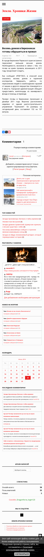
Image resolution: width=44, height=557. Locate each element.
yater (19, 321)
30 (17, 381)
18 (28, 374)
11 (28, 370)
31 (22, 381)
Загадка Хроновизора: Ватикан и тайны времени (20, 219)
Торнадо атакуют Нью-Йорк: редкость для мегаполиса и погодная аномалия (27, 202)
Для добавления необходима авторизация (22, 297)
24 (22, 378)
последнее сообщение (10, 314)
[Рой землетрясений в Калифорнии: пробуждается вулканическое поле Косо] (9, 197)
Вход (28, 169)
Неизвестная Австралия (11, 222)
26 (33, 378)
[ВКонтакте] (3, 132)
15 (11, 374)
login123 (31, 500)
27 (39, 378)
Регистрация (19, 169)
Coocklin (12, 500)
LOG (19, 314)
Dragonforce (22, 500)
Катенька (20, 342)
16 (17, 374)
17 (22, 374)
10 (22, 370)
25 (28, 378)
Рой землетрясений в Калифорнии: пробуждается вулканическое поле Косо (27, 192)
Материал (26, 156)
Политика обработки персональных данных (19, 526)
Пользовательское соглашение (15, 528)
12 (33, 370)
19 (33, 374)
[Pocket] (9, 132)
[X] (6, 132)
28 (5, 381)
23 (17, 378)
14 (5, 374)
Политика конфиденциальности (15, 530)
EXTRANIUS (7, 424)
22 (11, 378)
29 (11, 381)
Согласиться (22, 554)
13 (39, 370)
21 (5, 378)
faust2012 (36, 399)
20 (39, 374)
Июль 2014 (22, 359)
